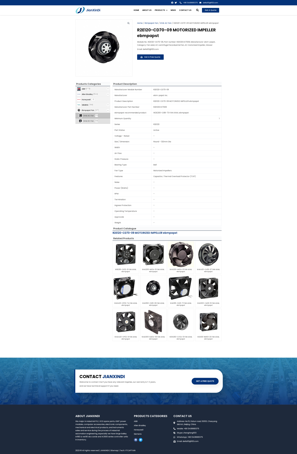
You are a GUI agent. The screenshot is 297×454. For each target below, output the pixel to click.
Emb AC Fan (165, 23)
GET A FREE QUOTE (205, 381)
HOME (136, 10)
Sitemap (114, 450)
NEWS (173, 10)
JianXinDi (93, 10)
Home (140, 23)
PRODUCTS (160, 10)
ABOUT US (147, 10)
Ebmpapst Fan (151, 23)
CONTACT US (185, 10)
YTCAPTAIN (130, 450)
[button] (197, 10)
